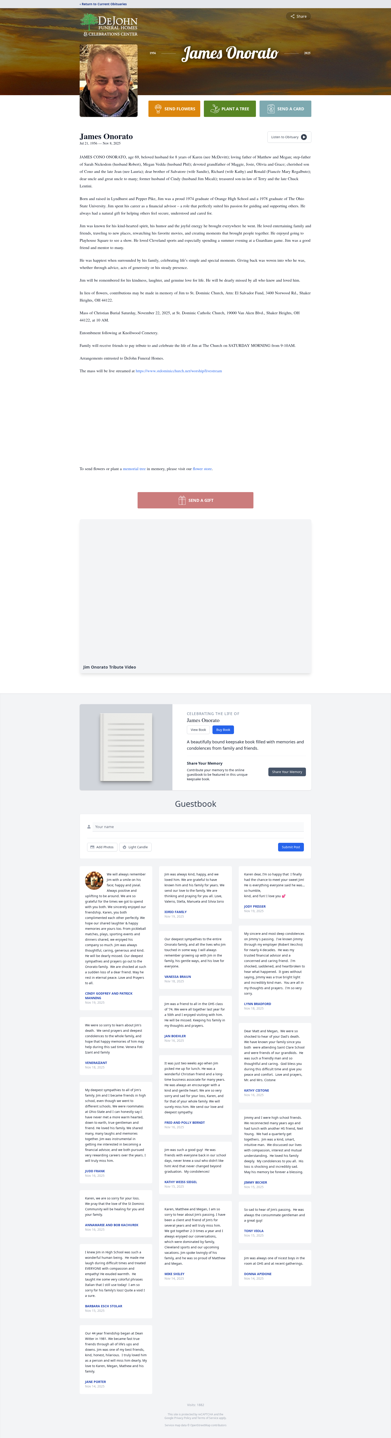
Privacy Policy (182, 1418)
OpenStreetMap (200, 1425)
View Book (198, 729)
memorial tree (134, 468)
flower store (202, 468)
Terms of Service (207, 1418)
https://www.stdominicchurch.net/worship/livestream (179, 370)
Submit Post (291, 847)
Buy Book (223, 729)
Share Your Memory (287, 772)
